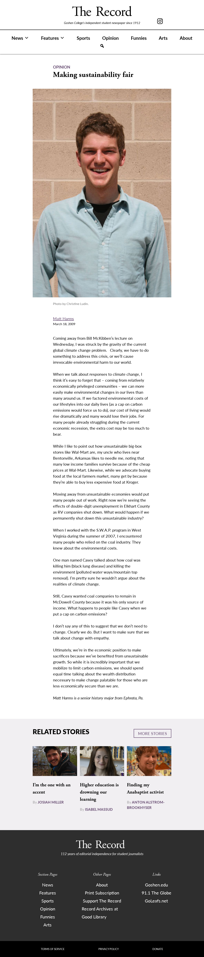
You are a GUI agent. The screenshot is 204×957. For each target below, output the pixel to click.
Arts (163, 38)
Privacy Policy (108, 949)
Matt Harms (63, 318)
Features (50, 38)
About (186, 38)
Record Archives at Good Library (100, 912)
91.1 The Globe (156, 892)
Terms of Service (53, 949)
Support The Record (102, 900)
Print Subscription (102, 892)
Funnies (139, 38)
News (17, 38)
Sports (83, 38)
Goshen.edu (156, 884)
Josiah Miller (51, 802)
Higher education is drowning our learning (99, 792)
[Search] (102, 46)
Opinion (110, 38)
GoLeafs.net (156, 900)
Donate (157, 949)
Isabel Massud (99, 809)
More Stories (152, 733)
